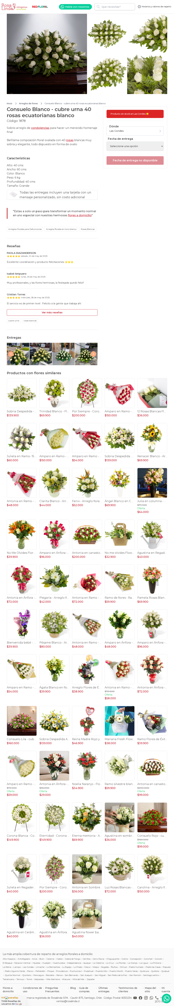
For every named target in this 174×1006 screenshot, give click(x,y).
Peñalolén (40, 971)
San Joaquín (86, 975)
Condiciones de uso (32, 989)
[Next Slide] (93, 354)
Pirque (50, 971)
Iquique (87, 963)
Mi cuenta (166, 989)
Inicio (9, 103)
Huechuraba (59, 963)
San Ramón (135, 975)
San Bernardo (71, 975)
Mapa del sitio (150, 989)
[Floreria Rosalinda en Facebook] (141, 999)
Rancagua (38, 975)
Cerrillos (86, 959)
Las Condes (28, 967)
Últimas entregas (103, 989)
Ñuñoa (114, 967)
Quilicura (144, 971)
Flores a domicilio (8, 989)
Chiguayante (112, 959)
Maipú (96, 967)
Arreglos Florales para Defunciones (25, 229)
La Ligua (144, 963)
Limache (40, 967)
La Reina (7, 967)
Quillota (155, 971)
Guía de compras (84, 989)
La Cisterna (98, 963)
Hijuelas (36, 963)
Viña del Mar (78, 979)
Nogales (105, 967)
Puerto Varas (131, 971)
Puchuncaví (76, 971)
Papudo (167, 967)
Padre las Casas (153, 967)
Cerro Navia (98, 959)
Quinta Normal (12, 975)
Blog (73, 988)
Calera (59, 959)
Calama (50, 959)
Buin (41, 959)
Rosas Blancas (88, 229)
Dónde (114, 126)
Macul (87, 967)
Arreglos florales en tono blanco (61, 229)
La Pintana (155, 963)
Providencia (62, 971)
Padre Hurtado (136, 967)
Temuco (20, 979)
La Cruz (110, 963)
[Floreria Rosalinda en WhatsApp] (152, 999)
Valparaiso (39, 979)
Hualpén (46, 963)
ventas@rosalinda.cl (68, 1001)
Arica (34, 959)
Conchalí (148, 959)
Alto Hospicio (9, 959)
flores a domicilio (80, 215)
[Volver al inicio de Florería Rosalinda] (15, 6)
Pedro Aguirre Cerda (15, 971)
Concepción (136, 959)
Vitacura (66, 979)
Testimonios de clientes (127, 989)
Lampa (17, 967)
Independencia (74, 963)
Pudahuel (88, 971)
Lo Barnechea (53, 967)
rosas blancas (30, 320)
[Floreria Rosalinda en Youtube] (135, 999)
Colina (124, 959)
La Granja (132, 963)
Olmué (123, 967)
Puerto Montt (116, 971)
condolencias (40, 128)
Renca (59, 975)
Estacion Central (22, 963)
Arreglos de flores (28, 103)
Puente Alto (101, 971)
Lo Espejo (66, 967)
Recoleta (50, 975)
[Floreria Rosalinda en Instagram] (146, 999)
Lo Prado (78, 967)
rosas (70, 140)
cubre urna (13, 320)
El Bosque (7, 963)
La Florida (121, 963)
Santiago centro (151, 975)
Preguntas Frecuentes (52, 989)
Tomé (29, 979)
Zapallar (91, 979)
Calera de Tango (72, 959)
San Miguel (100, 975)
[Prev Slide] (11, 354)
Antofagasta (24, 959)
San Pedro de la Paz (117, 975)
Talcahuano (8, 979)
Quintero (26, 975)
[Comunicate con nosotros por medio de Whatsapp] (166, 998)
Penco (30, 971)
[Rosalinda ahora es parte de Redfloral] (40, 7)
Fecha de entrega (120, 138)
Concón (158, 959)
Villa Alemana (53, 979)
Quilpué (165, 971)
